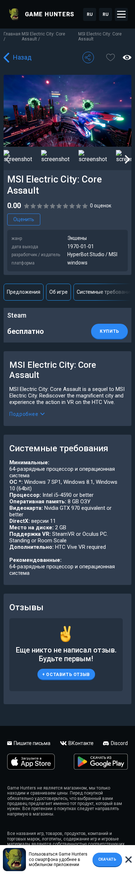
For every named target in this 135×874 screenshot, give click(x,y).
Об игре (58, 292)
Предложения (23, 292)
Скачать (107, 859)
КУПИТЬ (109, 331)
